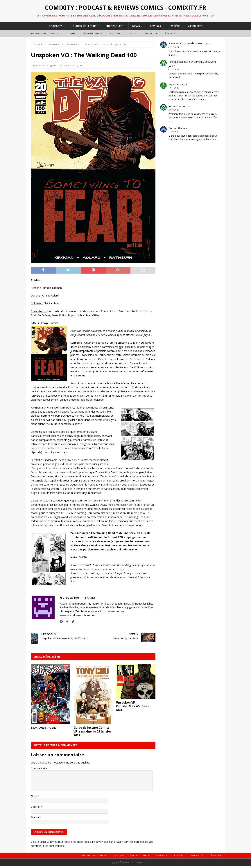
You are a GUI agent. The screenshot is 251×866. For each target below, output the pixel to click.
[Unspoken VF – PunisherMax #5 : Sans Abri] (135, 696)
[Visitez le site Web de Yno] (61, 621)
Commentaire (39, 768)
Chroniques (113, 26)
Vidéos (175, 26)
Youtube (70, 33)
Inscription (151, 33)
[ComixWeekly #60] (50, 722)
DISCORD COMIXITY (92, 33)
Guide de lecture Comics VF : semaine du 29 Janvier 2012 (92, 731)
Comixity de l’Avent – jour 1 (196, 43)
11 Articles (89, 597)
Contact (132, 33)
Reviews (155, 26)
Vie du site (195, 26)
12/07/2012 (42, 65)
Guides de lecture (85, 26)
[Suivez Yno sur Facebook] (65, 621)
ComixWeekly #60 (44, 728)
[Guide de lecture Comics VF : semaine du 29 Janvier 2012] (93, 722)
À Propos (170, 33)
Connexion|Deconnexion (44, 33)
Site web (36, 817)
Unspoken (69, 65)
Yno (55, 65)
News (136, 26)
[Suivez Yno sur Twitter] (72, 621)
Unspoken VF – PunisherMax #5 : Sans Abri (132, 706)
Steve (171, 43)
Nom (34, 796)
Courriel (36, 806)
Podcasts (55, 26)
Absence (182, 84)
